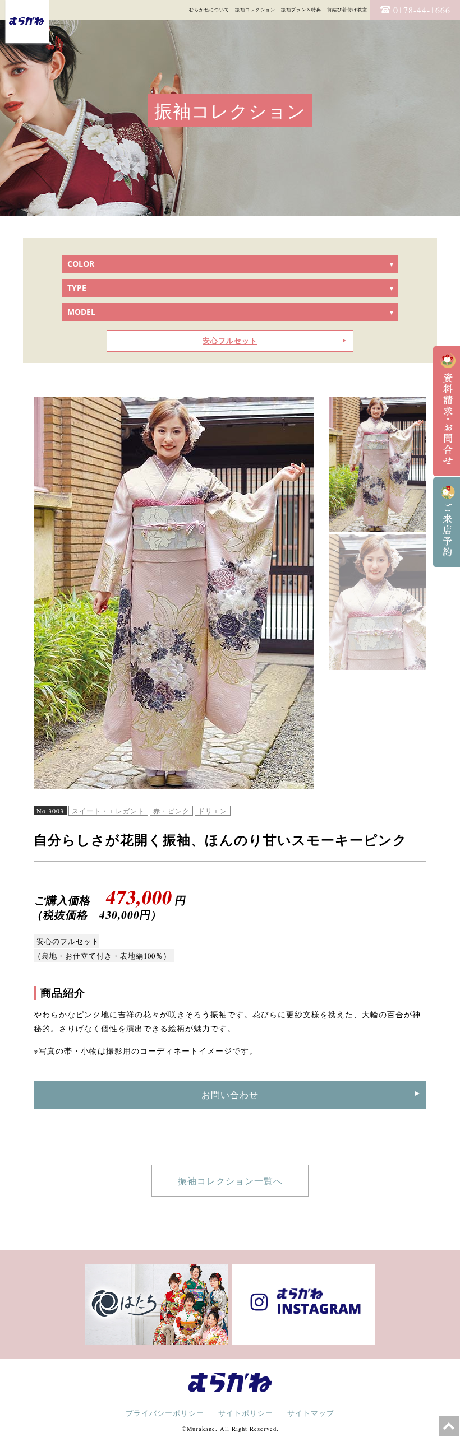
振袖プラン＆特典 (301, 9)
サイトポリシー (245, 1413)
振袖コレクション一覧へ (230, 1181)
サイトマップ (310, 1413)
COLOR (80, 263)
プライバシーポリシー (165, 1413)
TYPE (76, 287)
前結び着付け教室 (347, 9)
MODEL (81, 311)
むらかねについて (209, 9)
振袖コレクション (255, 9)
